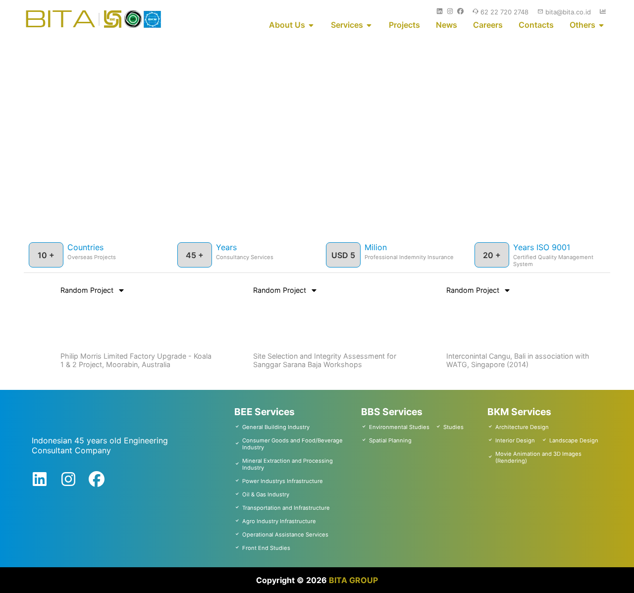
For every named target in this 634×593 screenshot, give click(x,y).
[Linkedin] (40, 481)
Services (347, 25)
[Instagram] (68, 481)
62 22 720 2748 (504, 12)
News (446, 25)
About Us (287, 25)
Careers (488, 25)
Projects (404, 25)
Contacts (536, 25)
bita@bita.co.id (568, 12)
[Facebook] (97, 481)
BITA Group (353, 580)
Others (582, 25)
